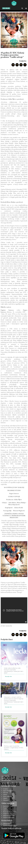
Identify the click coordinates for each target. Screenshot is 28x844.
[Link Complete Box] (14, 661)
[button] (22, 8)
